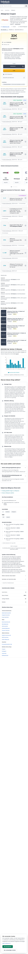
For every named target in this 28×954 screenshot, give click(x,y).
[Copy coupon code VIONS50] (25, 103)
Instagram (14, 511)
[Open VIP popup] (24, 78)
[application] (14, 365)
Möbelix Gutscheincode (6, 635)
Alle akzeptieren (7, 946)
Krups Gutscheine (5, 617)
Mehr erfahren (5, 943)
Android (8, 517)
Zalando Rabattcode (6, 628)
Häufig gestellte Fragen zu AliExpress (10, 490)
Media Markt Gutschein (6, 613)
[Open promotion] (25, 198)
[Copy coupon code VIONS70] (25, 116)
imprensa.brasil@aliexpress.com (10, 500)
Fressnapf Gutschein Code (7, 644)
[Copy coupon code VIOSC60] (25, 154)
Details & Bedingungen (7, 109)
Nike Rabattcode (5, 624)
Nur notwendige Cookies (10, 950)
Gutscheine (7, 10)
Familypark (4, 651)
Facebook (7, 511)
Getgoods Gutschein (6, 615)
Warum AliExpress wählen (8, 493)
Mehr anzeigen (14, 546)
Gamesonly (4, 653)
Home (2, 10)
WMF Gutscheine (5, 637)
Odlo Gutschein (5, 626)
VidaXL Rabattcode (5, 639)
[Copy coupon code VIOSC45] (25, 141)
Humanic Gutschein (5, 630)
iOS (3, 517)
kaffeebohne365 (5, 655)
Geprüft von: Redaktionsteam (8, 582)
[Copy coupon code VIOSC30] (25, 129)
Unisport (3, 649)
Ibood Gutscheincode (6, 622)
